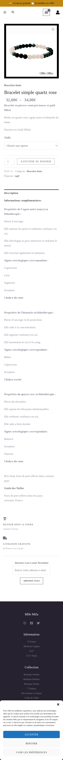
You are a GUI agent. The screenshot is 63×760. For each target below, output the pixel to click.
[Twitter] (38, 623)
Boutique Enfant (31, 684)
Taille (7, 137)
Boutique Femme (31, 674)
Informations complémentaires (22, 200)
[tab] (31, 193)
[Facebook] (31, 623)
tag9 (17, 175)
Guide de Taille (32, 698)
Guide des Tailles (14, 488)
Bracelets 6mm (12, 85)
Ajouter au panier (35, 161)
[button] (58, 704)
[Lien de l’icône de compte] (58, 12)
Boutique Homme (31, 679)
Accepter (31, 734)
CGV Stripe (31, 656)
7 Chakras (31, 688)
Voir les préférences (31, 752)
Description (11, 193)
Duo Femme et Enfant (31, 693)
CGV (31, 651)
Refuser (31, 743)
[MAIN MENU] (4, 12)
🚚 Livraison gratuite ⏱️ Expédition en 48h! (31, 3)
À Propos (31, 641)
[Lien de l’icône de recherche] (13, 12)
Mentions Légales (32, 646)
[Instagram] (24, 623)
